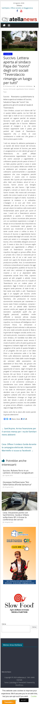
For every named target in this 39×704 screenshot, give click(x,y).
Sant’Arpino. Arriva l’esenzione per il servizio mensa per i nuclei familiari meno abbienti (19, 431)
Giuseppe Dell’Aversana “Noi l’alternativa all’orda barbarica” (17, 483)
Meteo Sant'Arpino (6, 672)
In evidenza (7, 54)
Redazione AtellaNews (26, 86)
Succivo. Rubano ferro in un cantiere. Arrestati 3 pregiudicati (18, 471)
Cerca (4, 624)
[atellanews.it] (19, 17)
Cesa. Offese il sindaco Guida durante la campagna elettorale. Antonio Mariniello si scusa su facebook (19, 447)
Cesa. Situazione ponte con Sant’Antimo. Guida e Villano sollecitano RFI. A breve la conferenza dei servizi (16, 516)
